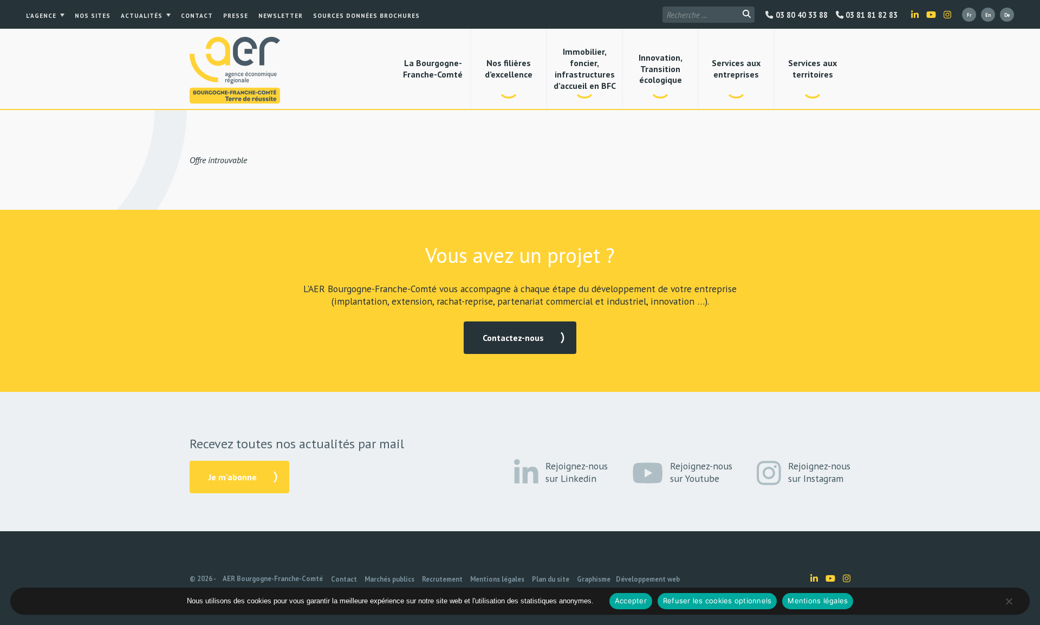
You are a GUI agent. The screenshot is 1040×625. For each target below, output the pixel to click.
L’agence (41, 16)
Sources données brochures (366, 16)
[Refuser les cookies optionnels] (1008, 601)
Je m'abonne (233, 477)
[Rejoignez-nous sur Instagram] (947, 14)
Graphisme (593, 579)
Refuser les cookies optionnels (717, 600)
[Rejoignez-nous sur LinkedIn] (915, 14)
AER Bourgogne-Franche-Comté (273, 578)
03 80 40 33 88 (800, 15)
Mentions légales (497, 579)
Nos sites (92, 16)
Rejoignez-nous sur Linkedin (576, 472)
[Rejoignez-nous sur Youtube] (931, 14)
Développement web (648, 579)
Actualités (141, 16)
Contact (197, 16)
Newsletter (280, 16)
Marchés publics (389, 579)
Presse (235, 16)
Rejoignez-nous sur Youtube (701, 472)
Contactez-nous (513, 337)
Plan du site (550, 579)
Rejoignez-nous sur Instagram (819, 472)
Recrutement (442, 579)
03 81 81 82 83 (870, 15)
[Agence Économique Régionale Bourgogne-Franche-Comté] (235, 70)
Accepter (631, 600)
